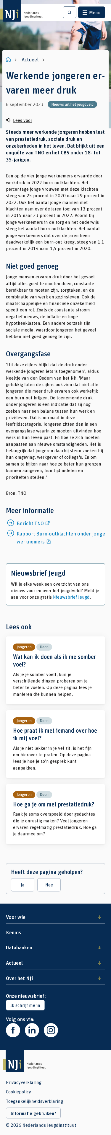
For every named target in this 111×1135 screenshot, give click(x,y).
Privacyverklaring (23, 1082)
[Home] (9, 59)
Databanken (19, 947)
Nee (49, 884)
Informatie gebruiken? (33, 1113)
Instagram (51, 1030)
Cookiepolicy (18, 1092)
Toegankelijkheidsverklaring (34, 1101)
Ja (23, 884)
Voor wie (15, 916)
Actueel (14, 962)
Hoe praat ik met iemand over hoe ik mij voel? (55, 744)
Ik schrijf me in (25, 1005)
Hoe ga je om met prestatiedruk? (55, 814)
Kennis (13, 932)
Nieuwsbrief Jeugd (71, 597)
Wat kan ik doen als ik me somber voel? (55, 670)
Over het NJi (19, 978)
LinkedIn (32, 1030)
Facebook (13, 1030)
